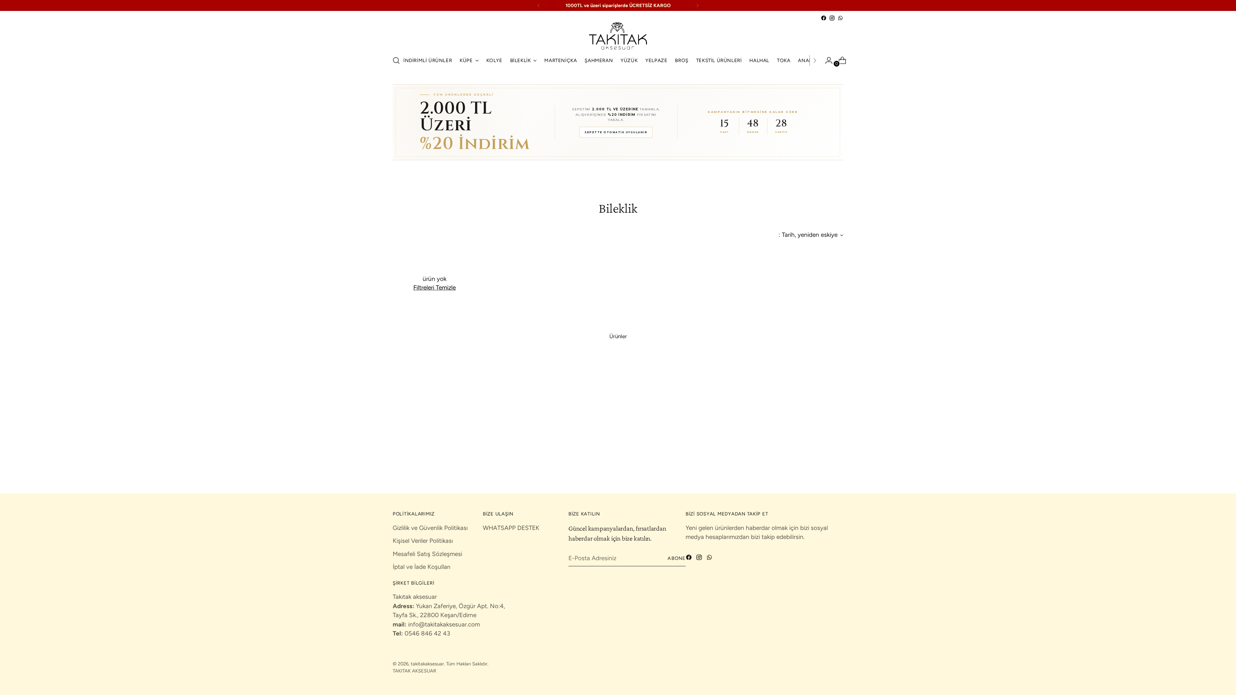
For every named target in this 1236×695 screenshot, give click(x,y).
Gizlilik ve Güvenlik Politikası (430, 528)
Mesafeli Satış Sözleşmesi (427, 554)
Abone (677, 558)
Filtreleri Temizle (434, 287)
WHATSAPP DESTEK (511, 528)
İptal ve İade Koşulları (421, 566)
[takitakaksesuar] (618, 36)
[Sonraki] (697, 5)
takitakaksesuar (427, 664)
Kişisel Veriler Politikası (423, 540)
